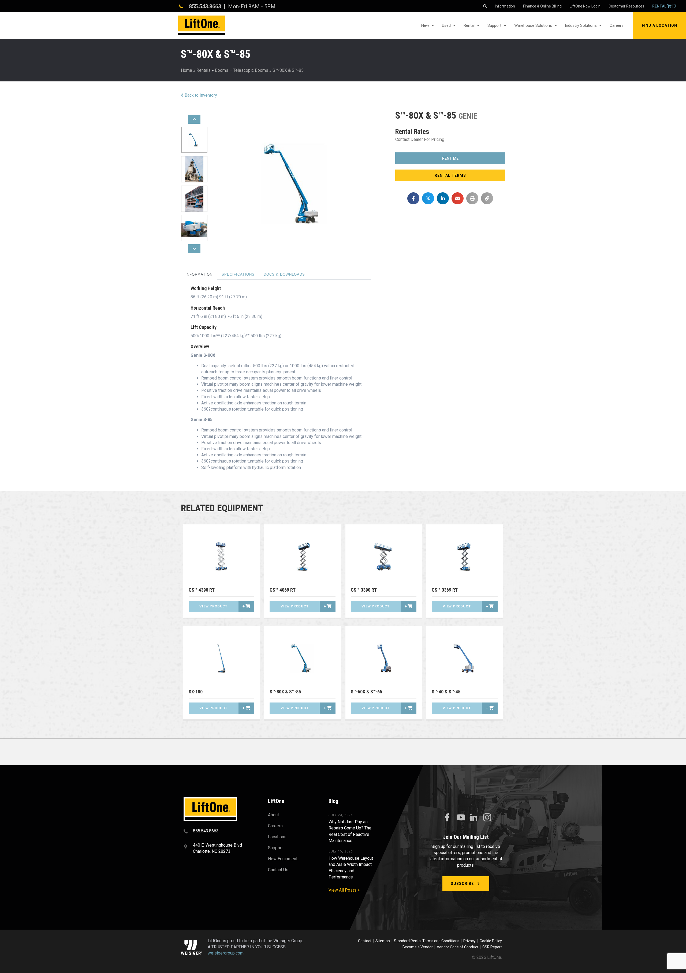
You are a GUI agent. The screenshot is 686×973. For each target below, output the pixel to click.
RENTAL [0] (664, 6)
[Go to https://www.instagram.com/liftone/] (487, 817)
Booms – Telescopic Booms (241, 70)
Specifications (238, 274)
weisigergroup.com (226, 953)
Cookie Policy (491, 941)
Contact (365, 941)
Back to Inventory (200, 95)
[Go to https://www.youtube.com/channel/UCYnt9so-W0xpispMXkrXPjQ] (460, 817)
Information (198, 274)
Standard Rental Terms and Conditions (426, 941)
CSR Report (492, 947)
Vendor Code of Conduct (458, 947)
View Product (213, 606)
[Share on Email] (458, 198)
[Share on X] (428, 198)
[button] (659, 25)
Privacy (469, 941)
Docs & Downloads (284, 274)
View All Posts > (344, 890)
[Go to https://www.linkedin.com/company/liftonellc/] (474, 817)
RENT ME (450, 158)
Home (186, 70)
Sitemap (383, 941)
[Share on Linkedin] (443, 198)
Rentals (203, 70)
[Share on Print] (472, 198)
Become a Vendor (417, 947)
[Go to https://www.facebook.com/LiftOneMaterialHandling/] (447, 817)
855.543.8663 (205, 6)
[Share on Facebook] (413, 198)
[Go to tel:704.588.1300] (219, 832)
